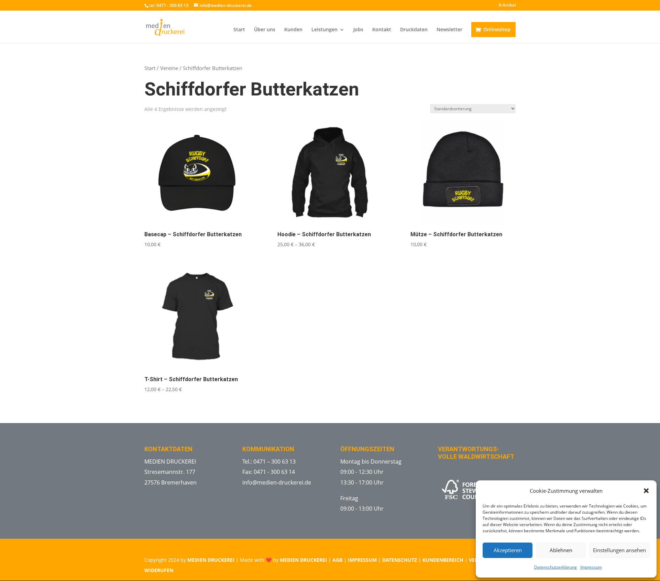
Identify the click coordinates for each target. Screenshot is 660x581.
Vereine (169, 68)
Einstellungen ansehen (619, 550)
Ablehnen (561, 550)
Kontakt (381, 30)
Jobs (358, 30)
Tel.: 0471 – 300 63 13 (269, 461)
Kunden (293, 30)
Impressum (591, 567)
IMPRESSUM (362, 560)
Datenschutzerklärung (555, 567)
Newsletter (449, 30)
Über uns (264, 30)
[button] (646, 490)
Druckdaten (414, 30)
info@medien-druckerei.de (276, 482)
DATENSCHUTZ (399, 560)
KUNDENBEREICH (442, 560)
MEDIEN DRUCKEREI (210, 560)
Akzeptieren (508, 550)
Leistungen (324, 30)
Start (239, 30)
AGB (337, 560)
